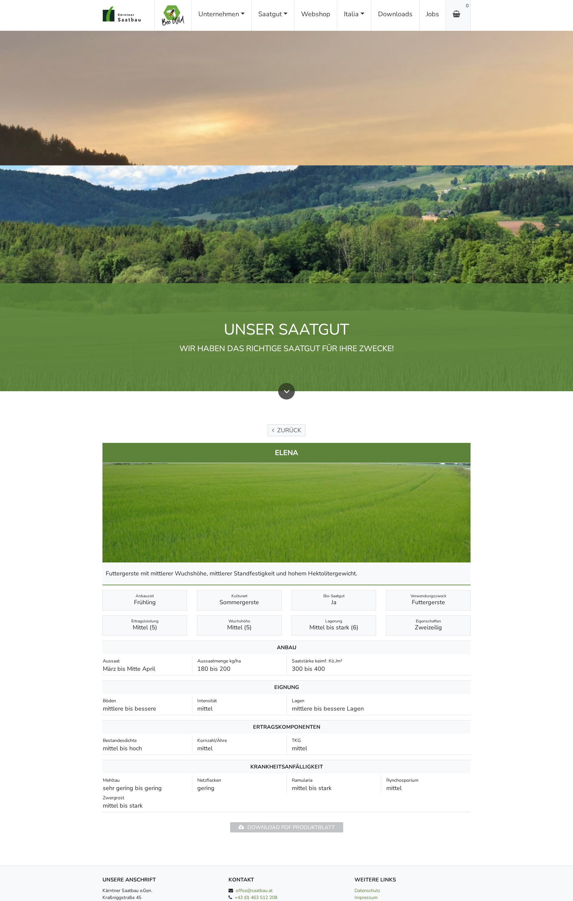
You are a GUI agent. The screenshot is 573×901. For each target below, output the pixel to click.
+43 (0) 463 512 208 (256, 897)
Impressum (366, 897)
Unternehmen (218, 14)
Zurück (289, 430)
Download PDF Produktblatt (291, 827)
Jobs (432, 14)
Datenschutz (367, 890)
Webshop (315, 14)
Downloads (395, 14)
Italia (351, 14)
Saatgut (270, 14)
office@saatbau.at (254, 890)
